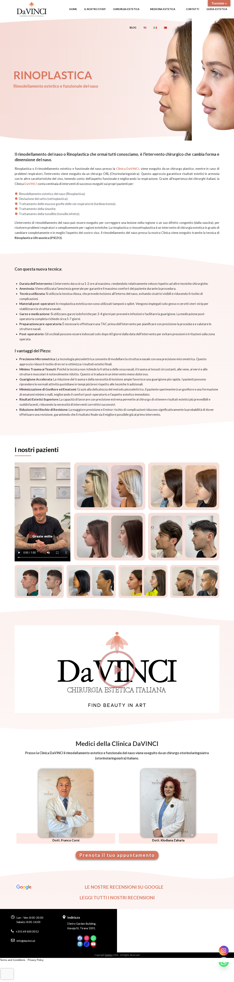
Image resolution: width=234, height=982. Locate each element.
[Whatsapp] (93, 938)
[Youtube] (93, 944)
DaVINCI (30, 184)
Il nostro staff (95, 9)
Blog (133, 27)
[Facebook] (80, 938)
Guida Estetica (216, 9)
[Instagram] (87, 938)
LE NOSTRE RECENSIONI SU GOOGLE (124, 887)
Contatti (192, 9)
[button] (117, 669)
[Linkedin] (80, 944)
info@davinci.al (25, 940)
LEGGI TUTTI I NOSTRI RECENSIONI (117, 897)
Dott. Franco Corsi (65, 840)
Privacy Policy (36, 959)
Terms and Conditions (12, 959)
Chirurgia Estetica (126, 9)
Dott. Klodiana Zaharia (168, 840)
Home (73, 9)
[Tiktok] (87, 944)
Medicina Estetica (162, 9)
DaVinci (109, 955)
